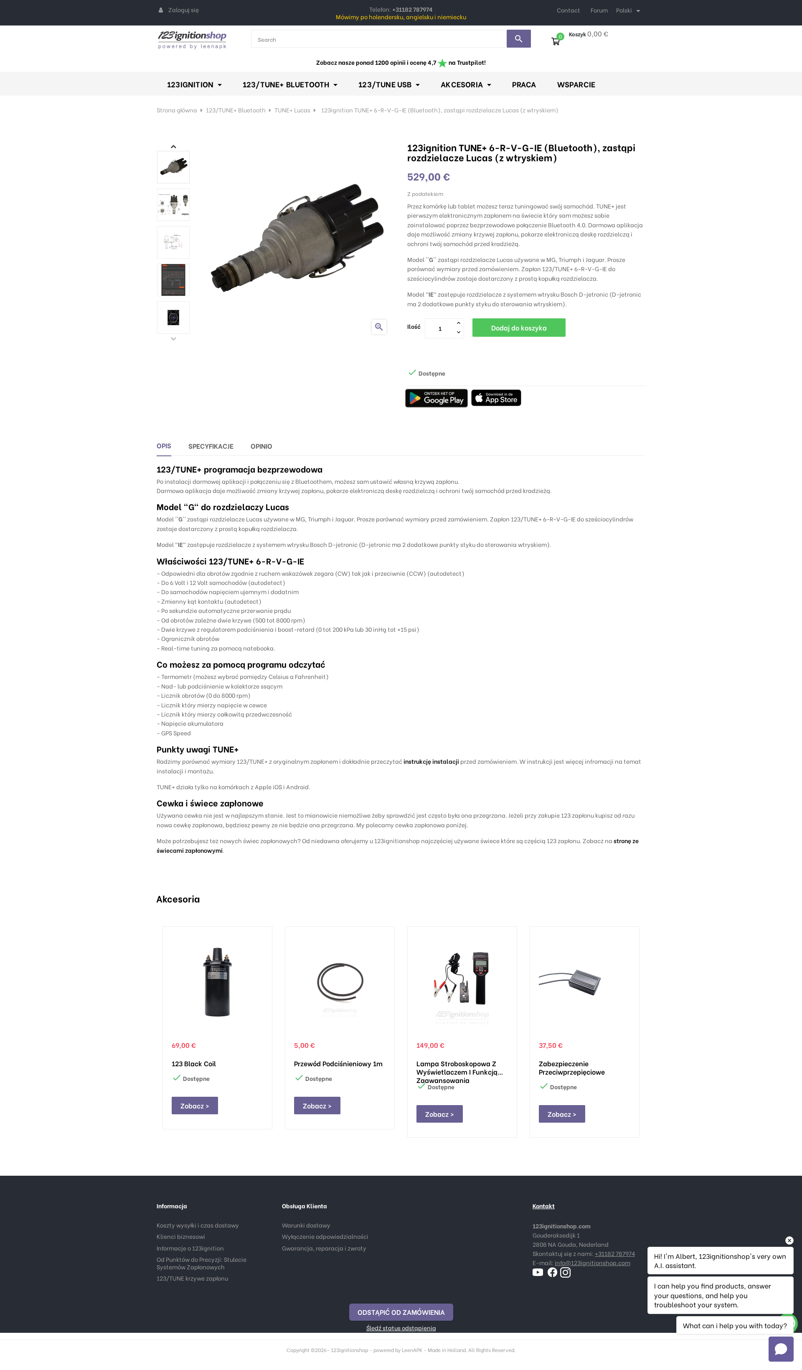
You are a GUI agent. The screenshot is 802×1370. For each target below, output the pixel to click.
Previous (173, 338)
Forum (599, 9)
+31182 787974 (615, 1253)
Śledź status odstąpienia (401, 1327)
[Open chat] (781, 1349)
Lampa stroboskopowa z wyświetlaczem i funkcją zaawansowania (456, 1067)
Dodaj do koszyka (519, 327)
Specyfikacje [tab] (210, 445)
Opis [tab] (164, 445)
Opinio (261, 445)
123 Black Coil (194, 1063)
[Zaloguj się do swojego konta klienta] (161, 9)
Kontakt (544, 1205)
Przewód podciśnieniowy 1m (338, 1063)
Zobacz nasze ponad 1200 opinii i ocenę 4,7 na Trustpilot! (401, 62)
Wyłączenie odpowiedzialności (325, 1236)
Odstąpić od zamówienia (401, 1312)
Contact (568, 9)
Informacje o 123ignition (190, 1247)
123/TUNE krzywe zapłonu (192, 1277)
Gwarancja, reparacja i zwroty (324, 1247)
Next (173, 146)
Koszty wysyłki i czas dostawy (198, 1224)
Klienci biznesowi (181, 1236)
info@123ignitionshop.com (592, 1262)
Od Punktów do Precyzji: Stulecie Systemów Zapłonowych (201, 1263)
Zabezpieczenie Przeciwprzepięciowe (572, 1067)
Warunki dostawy (306, 1224)
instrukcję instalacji (431, 761)
